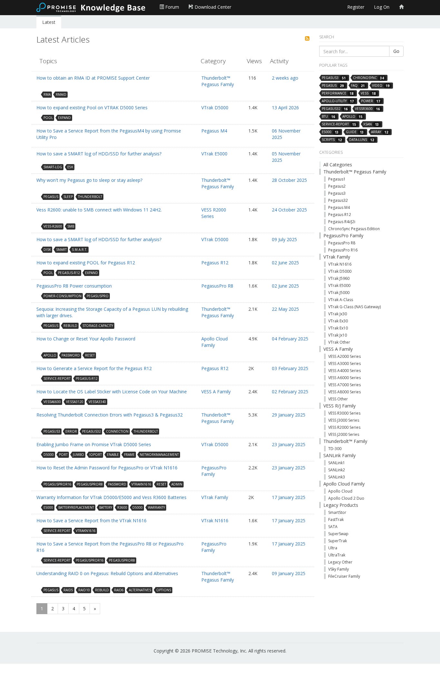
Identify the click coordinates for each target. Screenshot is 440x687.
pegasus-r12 (69, 272)
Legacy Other (340, 562)
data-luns (361, 139)
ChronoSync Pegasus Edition (354, 228)
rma (47, 94)
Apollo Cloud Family (214, 342)
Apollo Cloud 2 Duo (346, 498)
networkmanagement (159, 454)
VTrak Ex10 (338, 328)
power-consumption (62, 296)
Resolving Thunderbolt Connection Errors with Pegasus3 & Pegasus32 (109, 415)
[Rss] (307, 39)
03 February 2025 (290, 368)
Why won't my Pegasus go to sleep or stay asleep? (89, 180)
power (370, 101)
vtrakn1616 (141, 484)
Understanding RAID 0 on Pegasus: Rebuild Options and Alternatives (107, 573)
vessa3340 (97, 401)
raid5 (68, 590)
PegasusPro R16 (343, 250)
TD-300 (334, 448)
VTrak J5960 (338, 278)
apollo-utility (338, 101)
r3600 (122, 507)
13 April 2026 (285, 107)
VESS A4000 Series (344, 370)
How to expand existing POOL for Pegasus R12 (85, 263)
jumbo (78, 454)
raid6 (119, 590)
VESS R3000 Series (344, 413)
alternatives (140, 590)
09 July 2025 (284, 239)
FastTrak (336, 519)
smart (61, 249)
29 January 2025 (288, 415)
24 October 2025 (289, 210)
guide (355, 132)
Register (355, 7)
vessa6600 (52, 401)
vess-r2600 (52, 226)
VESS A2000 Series (344, 356)
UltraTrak (336, 555)
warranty (156, 507)
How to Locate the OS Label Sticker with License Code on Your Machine (111, 391)
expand (64, 117)
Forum (171, 7)
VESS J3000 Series (343, 420)
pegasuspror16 (57, 484)
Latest (48, 22)
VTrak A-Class (340, 299)
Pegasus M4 (214, 131)
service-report (57, 378)
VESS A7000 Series (344, 385)
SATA (333, 526)
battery (105, 507)
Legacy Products (340, 505)
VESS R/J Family (339, 406)
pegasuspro (98, 296)
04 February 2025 (290, 339)
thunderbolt (90, 196)
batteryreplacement (76, 507)
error (71, 431)
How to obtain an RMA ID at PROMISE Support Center (93, 78)
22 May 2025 (285, 309)
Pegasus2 (337, 186)
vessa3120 (74, 401)
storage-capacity (97, 325)
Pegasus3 (337, 193)
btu (328, 116)
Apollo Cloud (340, 491)
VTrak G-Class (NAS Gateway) (354, 306)
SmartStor (337, 512)
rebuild (70, 325)
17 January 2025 (288, 497)
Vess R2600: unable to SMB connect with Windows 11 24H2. (99, 210)
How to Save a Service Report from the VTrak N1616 (91, 520)
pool (48, 117)
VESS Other (338, 399)
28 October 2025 (289, 180)
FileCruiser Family (344, 576)
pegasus (50, 196)
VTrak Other (339, 342)
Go (396, 51)
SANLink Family (339, 455)
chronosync (368, 77)
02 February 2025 (290, 391)
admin (176, 484)
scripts (332, 139)
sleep (68, 196)
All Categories (337, 165)
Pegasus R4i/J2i (341, 221)
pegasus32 (91, 431)
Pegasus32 (338, 200)
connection (117, 431)
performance (337, 93)
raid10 (84, 590)
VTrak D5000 (214, 107)
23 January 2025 (288, 444)
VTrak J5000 (338, 292)
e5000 (48, 507)
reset (90, 355)
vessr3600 (367, 108)
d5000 (48, 454)
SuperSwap (338, 533)
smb (70, 226)
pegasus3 (51, 431)
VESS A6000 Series (344, 377)
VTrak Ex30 (338, 321)
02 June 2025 (285, 263)
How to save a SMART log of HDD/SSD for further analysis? (98, 154)
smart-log (52, 167)
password (71, 355)
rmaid (61, 94)
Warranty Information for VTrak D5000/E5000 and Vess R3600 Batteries (111, 497)
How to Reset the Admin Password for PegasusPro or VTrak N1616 (106, 468)
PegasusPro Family (213, 471)
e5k (70, 167)
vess (368, 93)
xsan (371, 124)
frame (129, 454)
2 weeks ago (285, 78)
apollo (49, 355)
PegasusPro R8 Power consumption (74, 286)
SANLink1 (336, 463)
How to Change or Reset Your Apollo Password (85, 339)
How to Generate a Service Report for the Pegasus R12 (94, 368)
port (63, 454)
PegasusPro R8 (217, 286)
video (380, 85)
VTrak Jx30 (337, 314)
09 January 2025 (288, 573)
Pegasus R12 (214, 263)
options (163, 590)
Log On (381, 7)
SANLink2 (336, 470)
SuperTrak (337, 541)
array (379, 132)
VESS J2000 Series (343, 434)
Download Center (212, 7)
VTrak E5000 (214, 154)
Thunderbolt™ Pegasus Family (217, 81)
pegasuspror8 (90, 484)
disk (47, 249)
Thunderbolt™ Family (345, 441)
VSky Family (338, 569)
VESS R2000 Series (213, 213)
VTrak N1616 (214, 520)
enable (113, 454)
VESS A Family (216, 391)
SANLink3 (336, 477)
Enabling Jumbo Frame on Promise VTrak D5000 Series (93, 444)
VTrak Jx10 (337, 335)
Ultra (332, 548)
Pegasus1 (337, 179)
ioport (95, 454)
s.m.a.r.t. (79, 249)
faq (358, 85)
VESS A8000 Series (344, 392)
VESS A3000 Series (344, 363)
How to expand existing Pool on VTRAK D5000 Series (92, 107)
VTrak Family (214, 497)
